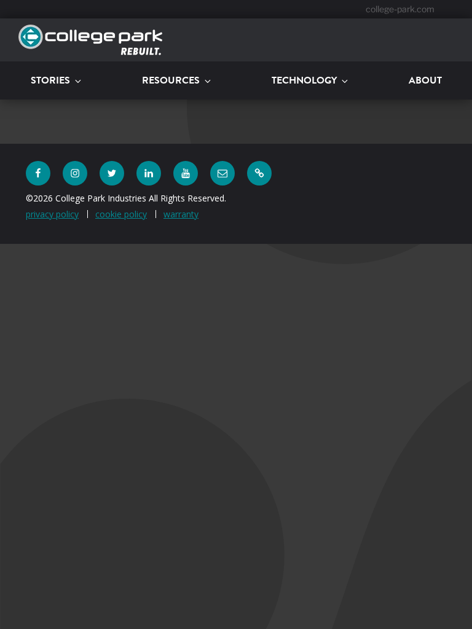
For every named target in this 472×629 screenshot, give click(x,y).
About (425, 80)
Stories (50, 80)
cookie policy (121, 214)
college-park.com (400, 9)
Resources (171, 80)
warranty (181, 214)
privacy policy (52, 214)
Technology (304, 80)
